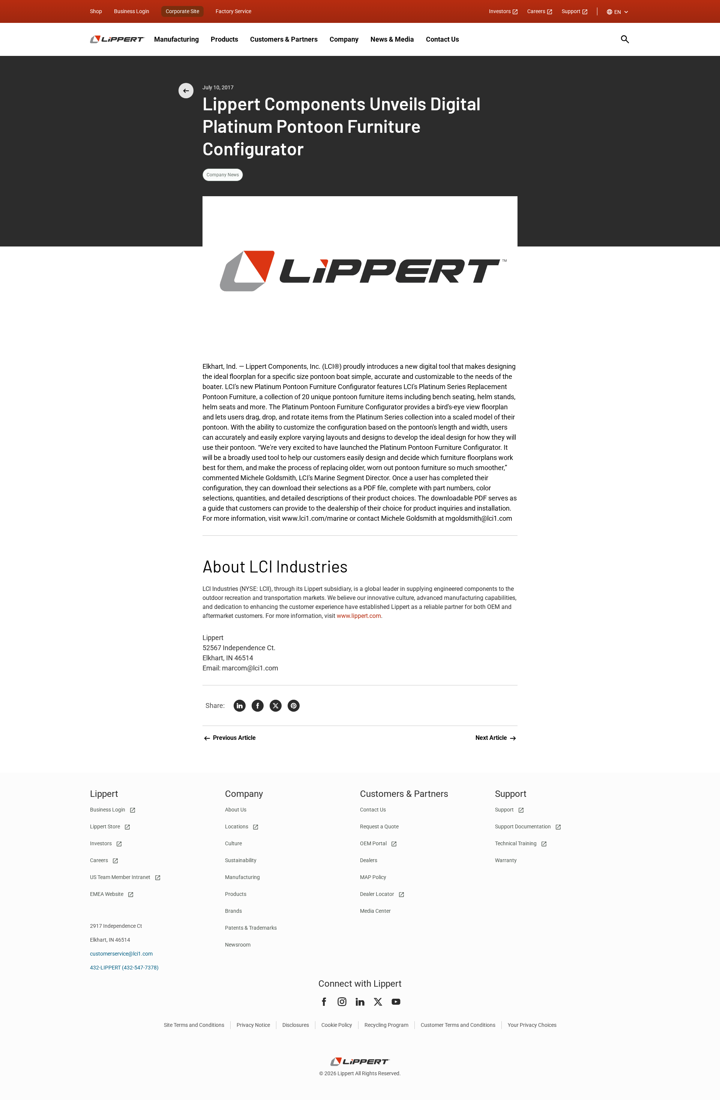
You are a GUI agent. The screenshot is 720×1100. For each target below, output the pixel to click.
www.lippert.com (359, 615)
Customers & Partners (284, 39)
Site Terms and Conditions (194, 1025)
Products (224, 39)
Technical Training (516, 843)
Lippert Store (105, 826)
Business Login (131, 11)
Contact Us (442, 39)
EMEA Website (107, 894)
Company (344, 39)
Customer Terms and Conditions (458, 1025)
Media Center (375, 911)
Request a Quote (379, 826)
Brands (233, 911)
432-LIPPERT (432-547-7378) (124, 968)
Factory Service (233, 11)
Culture (233, 843)
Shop (96, 11)
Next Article (492, 737)
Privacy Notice (253, 1025)
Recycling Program (386, 1025)
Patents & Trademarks (251, 928)
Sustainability (240, 860)
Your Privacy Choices (532, 1025)
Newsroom (237, 945)
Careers (536, 11)
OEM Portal (374, 843)
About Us (235, 810)
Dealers (368, 860)
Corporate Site (182, 11)
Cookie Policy (336, 1025)
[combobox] (618, 12)
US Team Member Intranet (121, 877)
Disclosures (295, 1025)
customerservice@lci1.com (121, 954)
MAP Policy (373, 877)
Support (572, 11)
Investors (500, 11)
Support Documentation (523, 826)
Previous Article (234, 737)
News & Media (392, 39)
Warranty (506, 860)
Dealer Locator (377, 894)
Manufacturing (176, 39)
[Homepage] (117, 39)
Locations (237, 826)
